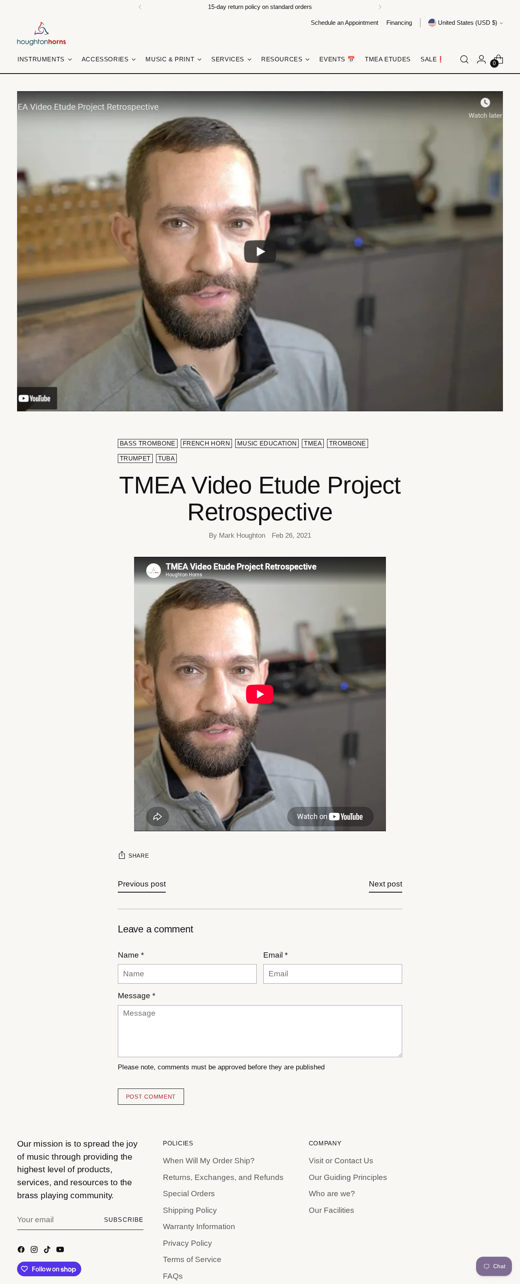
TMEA (312, 443)
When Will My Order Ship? (209, 1160)
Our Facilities (331, 1210)
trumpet (135, 458)
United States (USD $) (467, 23)
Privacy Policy (187, 1243)
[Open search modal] (464, 59)
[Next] (380, 7)
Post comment (151, 1096)
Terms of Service (192, 1259)
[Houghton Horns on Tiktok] (48, 1251)
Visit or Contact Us (341, 1160)
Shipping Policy (190, 1210)
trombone (347, 443)
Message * (136, 995)
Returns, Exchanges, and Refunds (223, 1177)
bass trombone (148, 443)
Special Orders (189, 1193)
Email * (275, 955)
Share (138, 855)
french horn (206, 443)
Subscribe (123, 1220)
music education (267, 443)
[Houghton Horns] (41, 34)
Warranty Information (199, 1226)
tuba (166, 458)
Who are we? (332, 1193)
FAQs (173, 1276)
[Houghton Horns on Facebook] (22, 1251)
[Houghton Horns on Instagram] (35, 1251)
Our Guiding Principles (348, 1177)
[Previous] (140, 7)
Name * (131, 955)
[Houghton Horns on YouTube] (61, 1251)
